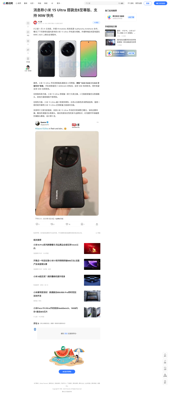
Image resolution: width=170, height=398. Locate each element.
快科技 (35, 301)
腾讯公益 (81, 383)
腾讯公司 (64, 391)
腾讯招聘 (75, 383)
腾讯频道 (94, 383)
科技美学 (36, 285)
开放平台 (63, 383)
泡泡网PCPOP (37, 253)
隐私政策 (57, 383)
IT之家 (35, 316)
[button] (131, 17)
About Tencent (44, 383)
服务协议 (51, 383)
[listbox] (66, 278)
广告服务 (69, 383)
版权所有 (69, 391)
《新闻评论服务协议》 (60, 323)
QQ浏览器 (87, 383)
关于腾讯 (36, 383)
